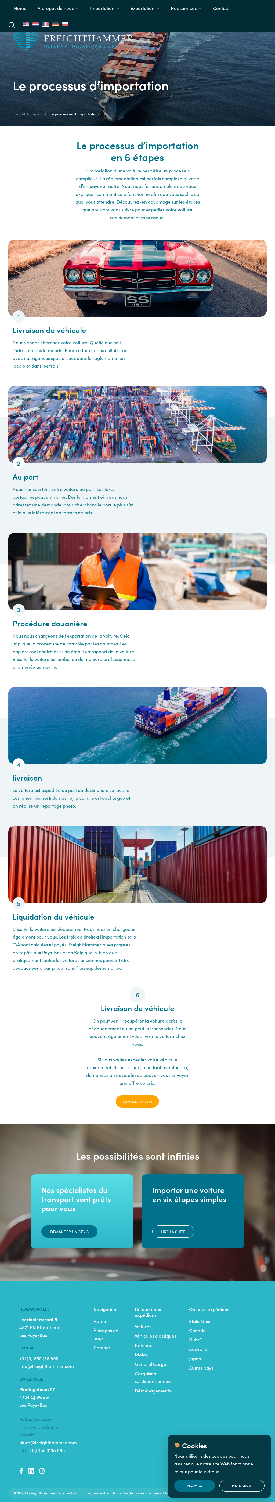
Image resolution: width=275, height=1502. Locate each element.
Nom (138, 733)
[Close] (239, 684)
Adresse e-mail (149, 759)
